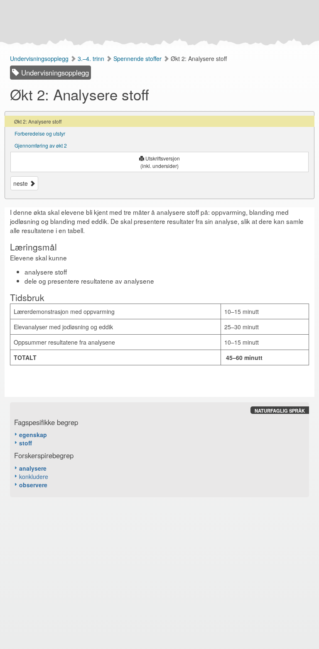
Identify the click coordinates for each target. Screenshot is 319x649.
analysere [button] (33, 468)
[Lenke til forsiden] (157, 23)
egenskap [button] (33, 434)
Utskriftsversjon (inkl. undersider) (160, 162)
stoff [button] (25, 443)
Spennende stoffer (138, 58)
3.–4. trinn (92, 58)
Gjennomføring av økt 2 (41, 145)
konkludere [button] (33, 476)
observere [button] (33, 485)
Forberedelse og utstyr (40, 133)
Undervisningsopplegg (40, 58)
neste (21, 183)
